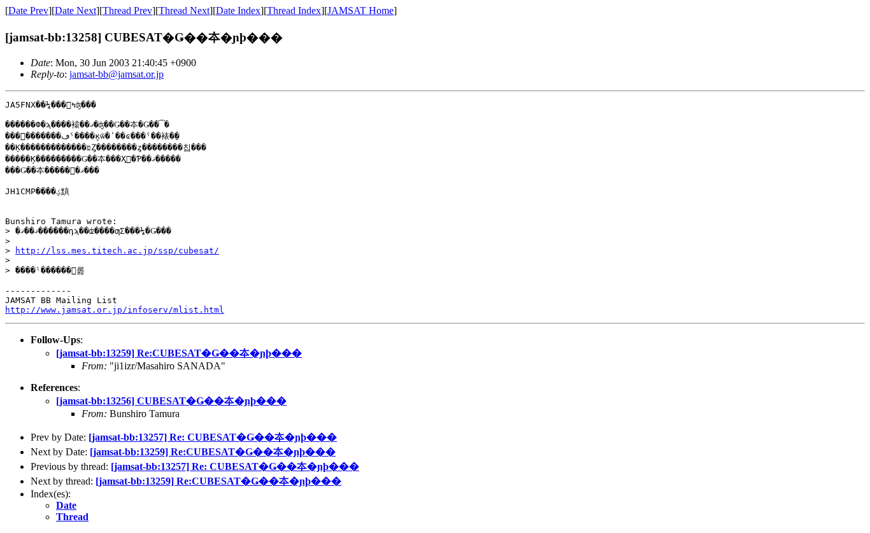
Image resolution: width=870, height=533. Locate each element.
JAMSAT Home (360, 10)
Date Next (75, 10)
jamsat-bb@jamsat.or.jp (116, 74)
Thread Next (184, 10)
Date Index (238, 10)
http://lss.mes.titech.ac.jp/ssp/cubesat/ (117, 250)
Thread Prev (127, 10)
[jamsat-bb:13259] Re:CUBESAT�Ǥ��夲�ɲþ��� (179, 353)
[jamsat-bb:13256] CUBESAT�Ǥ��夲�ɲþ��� (171, 400)
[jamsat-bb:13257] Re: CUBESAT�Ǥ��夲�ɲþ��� (213, 437)
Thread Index (294, 10)
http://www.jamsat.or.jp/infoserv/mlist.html (114, 310)
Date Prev (28, 10)
